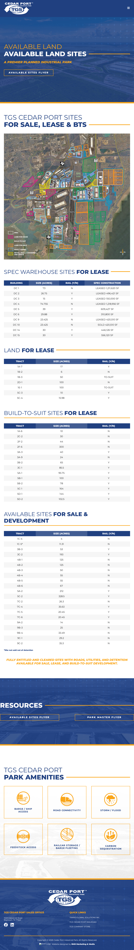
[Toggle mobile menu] (128, 8)
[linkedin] (12, 925)
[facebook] (6, 925)
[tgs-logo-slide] (67, 891)
